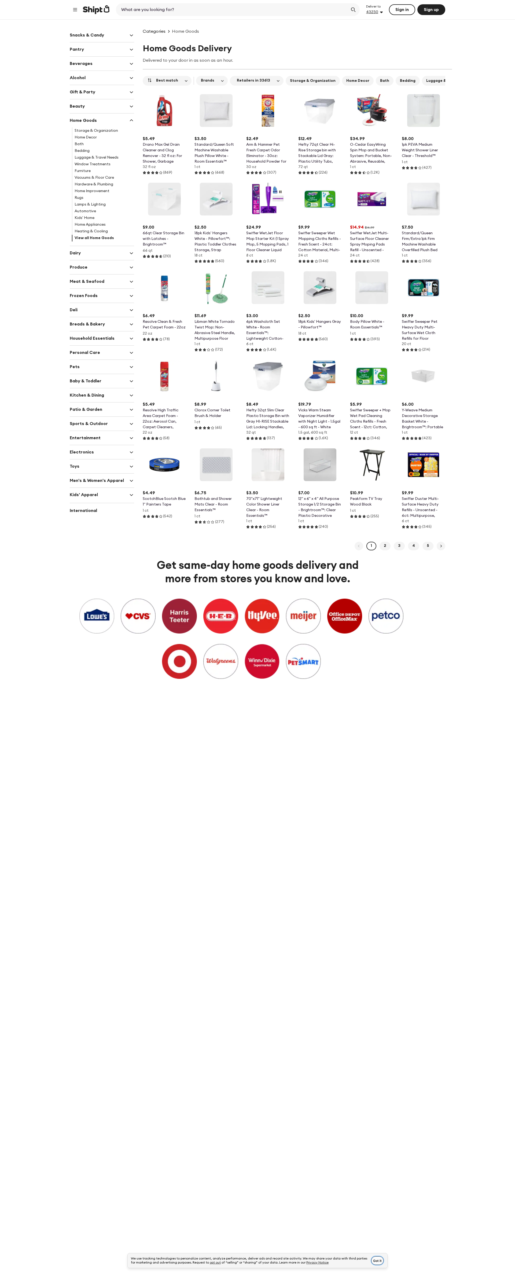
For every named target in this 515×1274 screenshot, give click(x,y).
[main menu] (75, 9)
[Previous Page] (359, 546)
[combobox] (232, 9)
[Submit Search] (353, 9)
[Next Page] (441, 546)
